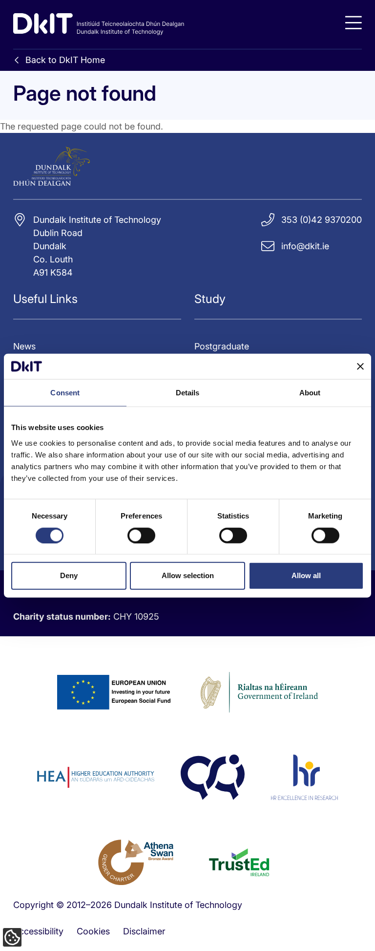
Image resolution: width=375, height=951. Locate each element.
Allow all (306, 575)
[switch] (141, 535)
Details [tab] (188, 393)
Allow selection (188, 575)
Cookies (93, 931)
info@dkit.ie (305, 246)
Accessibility (38, 931)
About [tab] (310, 393)
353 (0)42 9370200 (321, 220)
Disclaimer (144, 931)
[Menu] (353, 22)
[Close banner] (360, 366)
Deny (69, 575)
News (24, 346)
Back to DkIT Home (65, 60)
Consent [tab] (65, 393)
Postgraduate (221, 346)
